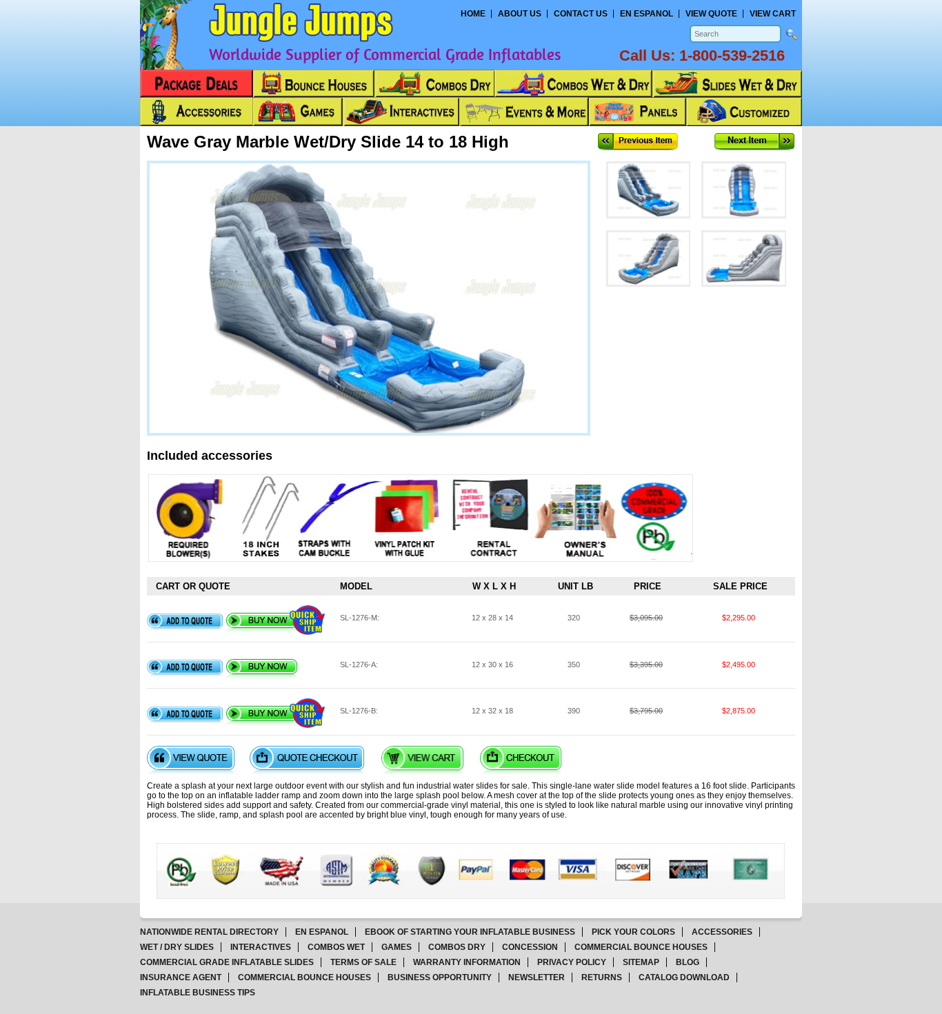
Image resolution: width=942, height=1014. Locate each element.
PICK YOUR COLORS (633, 932)
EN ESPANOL (321, 932)
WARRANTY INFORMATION (467, 962)
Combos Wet (336, 947)
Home (473, 14)
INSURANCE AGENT (180, 977)
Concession (530, 947)
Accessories (722, 932)
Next (754, 141)
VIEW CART (773, 14)
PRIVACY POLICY (571, 962)
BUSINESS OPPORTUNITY (440, 977)
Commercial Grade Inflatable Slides (227, 962)
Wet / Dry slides (177, 947)
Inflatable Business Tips (197, 992)
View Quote (190, 760)
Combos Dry (456, 947)
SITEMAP (641, 962)
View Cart (422, 760)
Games (396, 947)
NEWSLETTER (536, 977)
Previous (638, 141)
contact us (581, 14)
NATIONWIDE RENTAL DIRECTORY (209, 932)
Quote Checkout (307, 760)
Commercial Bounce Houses (641, 947)
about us (519, 14)
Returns (601, 977)
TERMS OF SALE (363, 962)
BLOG (687, 962)
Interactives (260, 947)
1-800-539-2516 (732, 55)
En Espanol (646, 14)
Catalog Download (684, 977)
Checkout (520, 760)
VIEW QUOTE (711, 14)
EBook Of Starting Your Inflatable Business (470, 932)
